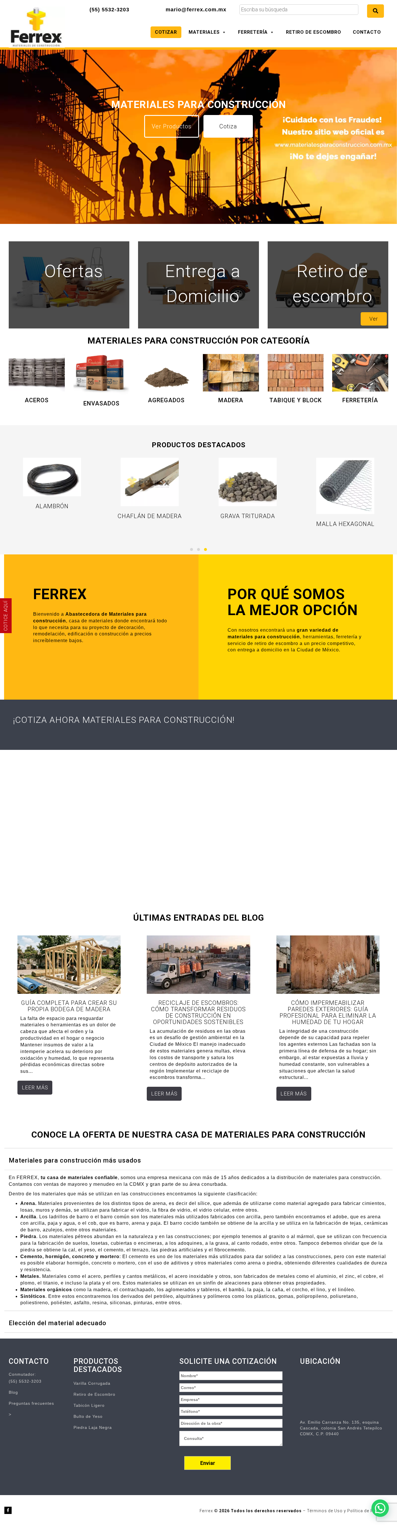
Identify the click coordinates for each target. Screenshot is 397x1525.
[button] (191, 549)
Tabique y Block (295, 400)
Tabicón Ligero (89, 1405)
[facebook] (8, 1510)
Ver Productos (172, 126)
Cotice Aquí (5, 616)
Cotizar (166, 32)
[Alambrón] (52, 477)
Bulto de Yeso (88, 1416)
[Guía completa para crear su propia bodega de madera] (69, 964)
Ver (373, 319)
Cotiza (228, 126)
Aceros (37, 400)
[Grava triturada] (247, 482)
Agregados (166, 400)
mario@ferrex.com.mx (196, 9)
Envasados (101, 403)
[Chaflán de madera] (149, 482)
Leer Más (35, 1087)
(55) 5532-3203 (109, 9)
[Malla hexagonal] (345, 486)
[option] (198, 155)
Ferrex (207, 1510)
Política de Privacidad (370, 1510)
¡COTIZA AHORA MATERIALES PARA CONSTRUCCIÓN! (124, 720)
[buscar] (375, 11)
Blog (13, 1392)
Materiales (204, 32)
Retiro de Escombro (313, 32)
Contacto (367, 32)
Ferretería (253, 32)
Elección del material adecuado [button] (57, 1323)
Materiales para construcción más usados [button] (75, 1160)
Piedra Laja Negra (93, 1427)
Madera (230, 400)
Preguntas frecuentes (31, 1403)
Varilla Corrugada (92, 1383)
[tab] (198, 1159)
